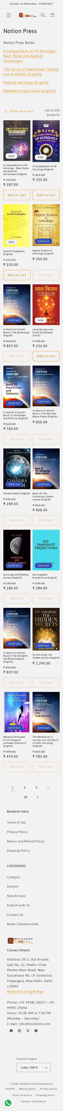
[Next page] (37, 797)
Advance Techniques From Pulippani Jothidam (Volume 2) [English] (14, 741)
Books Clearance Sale (22, 924)
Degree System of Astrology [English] (43, 252)
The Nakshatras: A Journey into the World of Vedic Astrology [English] (45, 741)
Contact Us (15, 914)
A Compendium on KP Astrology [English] (45, 168)
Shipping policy (45, 1095)
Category (13, 877)
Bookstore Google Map (25, 991)
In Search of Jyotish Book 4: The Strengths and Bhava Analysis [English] (15, 657)
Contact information (33, 1101)
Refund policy (27, 1088)
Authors (12, 886)
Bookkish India (29, 1083)
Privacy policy (48, 1088)
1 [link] (13, 787)
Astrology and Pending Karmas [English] (16, 576)
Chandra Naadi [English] (16, 493)
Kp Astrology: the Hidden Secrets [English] (46, 656)
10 (25, 797)
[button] (9, 15)
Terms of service (22, 1095)
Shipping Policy (18, 850)
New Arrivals (16, 896)
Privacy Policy (17, 832)
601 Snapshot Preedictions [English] (45, 576)
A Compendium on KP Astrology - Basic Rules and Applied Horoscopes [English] (16, 169)
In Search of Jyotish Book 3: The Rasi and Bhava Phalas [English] (45, 413)
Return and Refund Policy (25, 841)
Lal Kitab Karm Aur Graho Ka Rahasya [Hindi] (43, 332)
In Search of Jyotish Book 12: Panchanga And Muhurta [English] (15, 415)
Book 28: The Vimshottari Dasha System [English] (43, 496)
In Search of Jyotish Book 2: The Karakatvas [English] (16, 332)
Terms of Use (16, 822)
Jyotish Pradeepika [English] (14, 253)
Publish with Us (18, 905)
